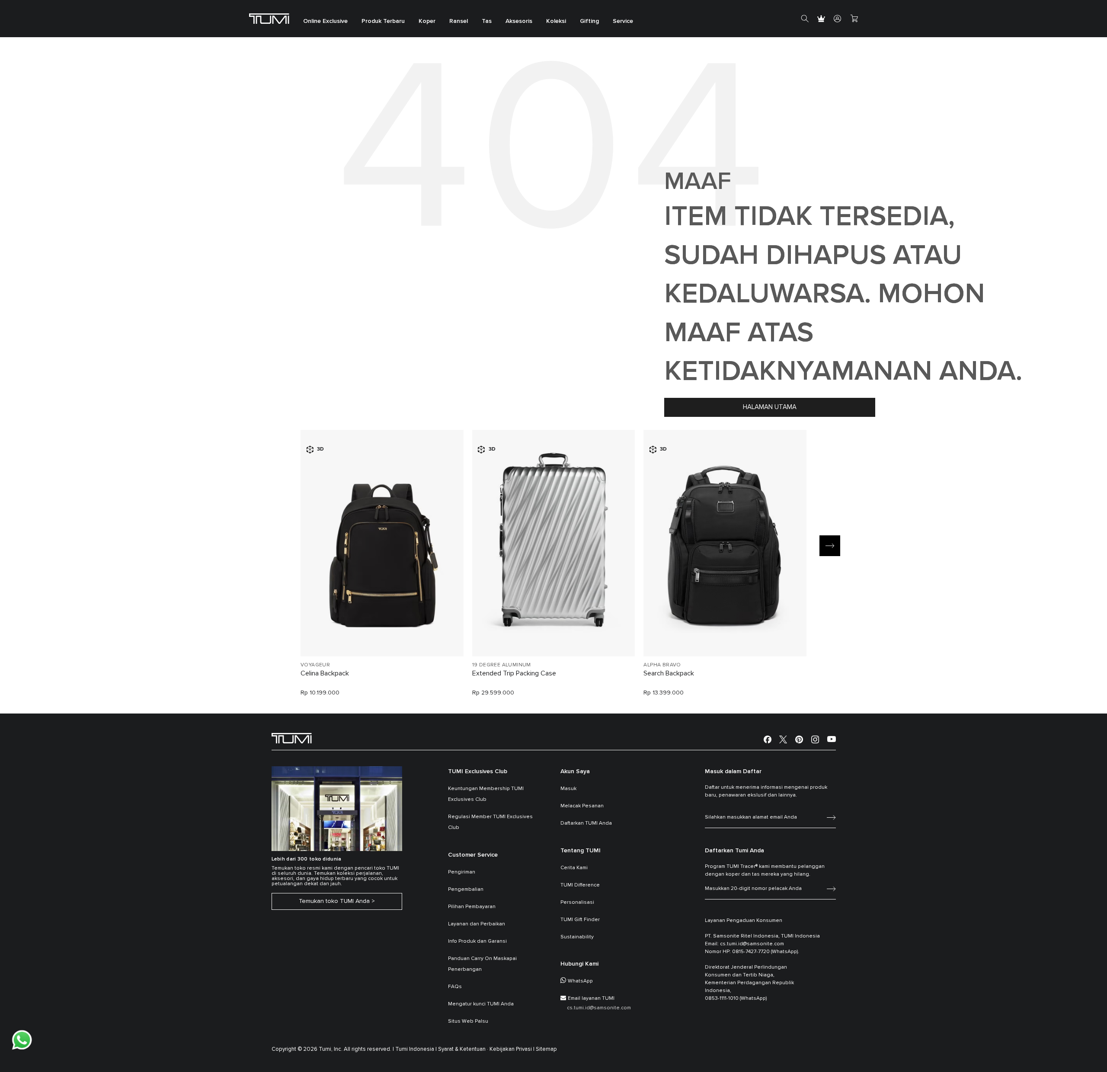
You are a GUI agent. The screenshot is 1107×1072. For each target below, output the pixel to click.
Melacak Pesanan (582, 806)
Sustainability (577, 937)
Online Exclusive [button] (325, 22)
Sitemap (546, 1049)
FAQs (455, 986)
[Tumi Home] (269, 18)
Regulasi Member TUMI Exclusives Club (490, 822)
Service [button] (623, 22)
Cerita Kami (574, 867)
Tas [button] (487, 22)
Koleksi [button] (556, 22)
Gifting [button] (589, 22)
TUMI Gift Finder (580, 919)
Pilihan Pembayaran (472, 906)
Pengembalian (465, 889)
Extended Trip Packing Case (514, 673)
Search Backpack (668, 673)
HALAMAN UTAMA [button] (770, 407)
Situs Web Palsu (468, 1021)
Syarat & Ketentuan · (463, 1049)
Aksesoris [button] (519, 22)
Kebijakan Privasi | (512, 1049)
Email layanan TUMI (591, 998)
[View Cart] (854, 18)
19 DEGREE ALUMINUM (501, 665)
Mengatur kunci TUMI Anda (481, 1004)
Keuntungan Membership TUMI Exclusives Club (486, 794)
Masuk (568, 788)
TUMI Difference (580, 885)
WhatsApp (580, 981)
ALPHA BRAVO (662, 665)
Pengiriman (461, 872)
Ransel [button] (458, 22)
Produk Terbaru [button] (383, 22)
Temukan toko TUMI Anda (334, 901)
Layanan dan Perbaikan (476, 924)
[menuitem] (325, 19)
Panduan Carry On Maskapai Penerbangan (482, 964)
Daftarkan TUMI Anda (586, 823)
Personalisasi (577, 902)
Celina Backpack (325, 673)
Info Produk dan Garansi (477, 941)
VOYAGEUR (315, 665)
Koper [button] (427, 22)
